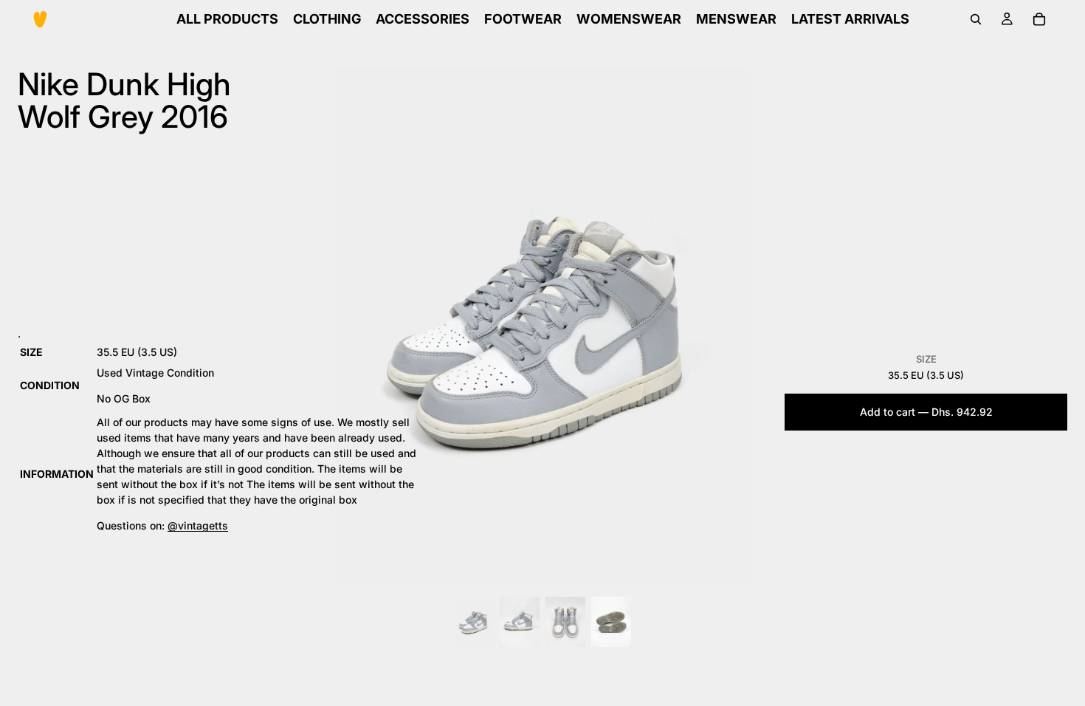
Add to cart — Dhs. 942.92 (926, 411)
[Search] (976, 19)
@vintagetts (198, 525)
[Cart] (1039, 19)
